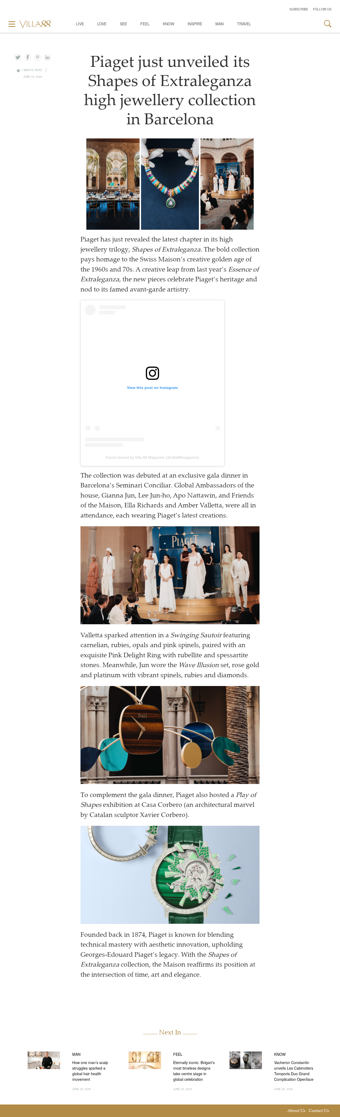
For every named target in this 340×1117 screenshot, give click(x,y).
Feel (145, 23)
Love (102, 23)
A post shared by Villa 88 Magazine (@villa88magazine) (152, 457)
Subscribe (299, 9)
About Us (296, 1111)
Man (219, 23)
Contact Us (319, 1111)
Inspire (195, 23)
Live (80, 23)
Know (168, 23)
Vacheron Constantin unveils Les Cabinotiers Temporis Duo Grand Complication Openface (293, 1071)
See (123, 23)
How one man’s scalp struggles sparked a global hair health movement (90, 1071)
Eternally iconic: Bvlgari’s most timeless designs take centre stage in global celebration (194, 1071)
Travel (244, 23)
